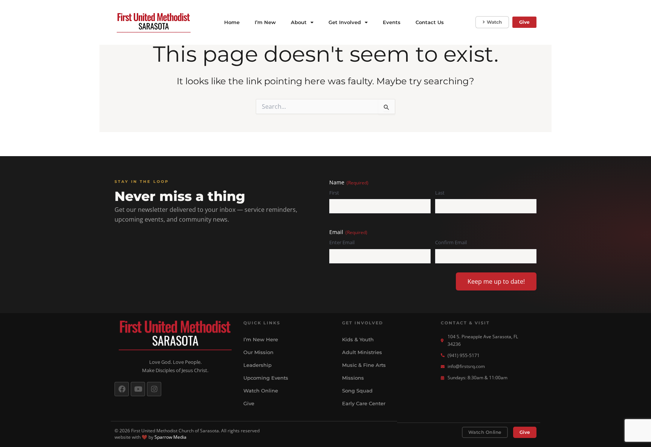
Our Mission (258, 352)
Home (232, 22)
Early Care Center (363, 403)
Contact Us (430, 22)
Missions (353, 378)
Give (248, 403)
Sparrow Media (170, 437)
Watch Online (260, 391)
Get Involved (345, 22)
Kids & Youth (358, 339)
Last (440, 192)
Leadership (257, 365)
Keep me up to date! (496, 281)
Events (391, 22)
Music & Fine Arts (364, 365)
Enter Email (342, 242)
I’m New (265, 22)
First (334, 192)
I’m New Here (260, 339)
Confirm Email (451, 242)
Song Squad (357, 391)
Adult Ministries (362, 352)
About (299, 22)
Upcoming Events (265, 378)
